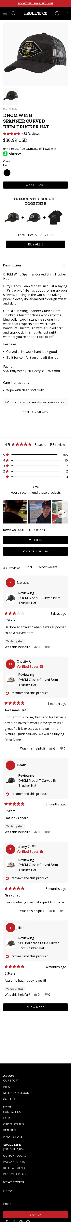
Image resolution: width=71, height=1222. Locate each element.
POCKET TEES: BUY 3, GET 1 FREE (35, 3)
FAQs (6, 1118)
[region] (35, 511)
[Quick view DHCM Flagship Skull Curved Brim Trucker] (33, 217)
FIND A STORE (12, 1136)
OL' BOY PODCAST (15, 1155)
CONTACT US (12, 1112)
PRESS (7, 1087)
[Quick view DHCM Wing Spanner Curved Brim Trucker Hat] (12, 217)
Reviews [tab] (13, 530)
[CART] (65, 13)
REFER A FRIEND (14, 1168)
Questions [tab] (37, 530)
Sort (29, 567)
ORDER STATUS (13, 1124)
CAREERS (9, 1099)
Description (12, 265)
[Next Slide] (65, 511)
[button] (21, 133)
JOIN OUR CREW (13, 1149)
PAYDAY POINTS (14, 1162)
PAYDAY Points (56, 402)
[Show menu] (5, 13)
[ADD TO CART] (35, 244)
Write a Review (43, 552)
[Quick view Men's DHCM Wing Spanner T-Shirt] (55, 217)
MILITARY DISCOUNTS (18, 1093)
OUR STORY (11, 1080)
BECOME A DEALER (16, 1174)
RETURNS (9, 1130)
